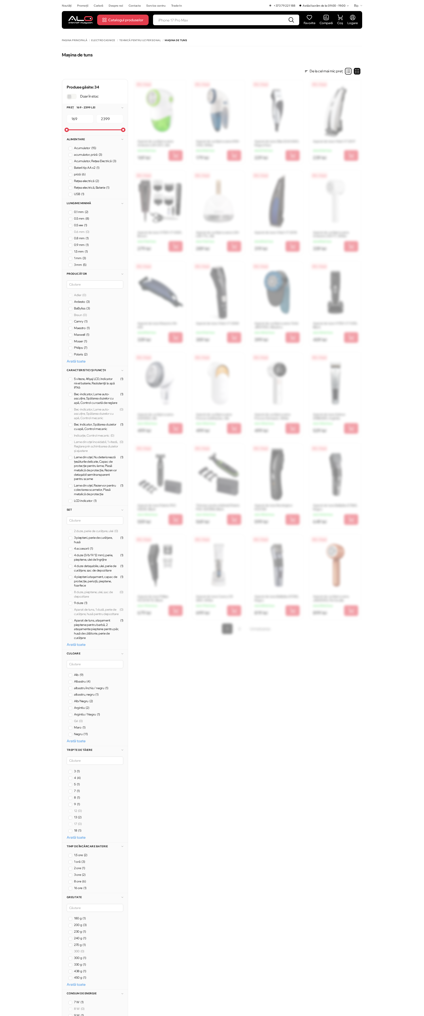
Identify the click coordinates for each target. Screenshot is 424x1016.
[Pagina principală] (80, 20)
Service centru (156, 5)
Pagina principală (74, 40)
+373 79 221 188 (284, 5)
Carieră (98, 5)
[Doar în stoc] (72, 96)
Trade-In (176, 5)
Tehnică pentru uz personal (140, 40)
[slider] (66, 130)
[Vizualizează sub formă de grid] (357, 71)
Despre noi (116, 5)
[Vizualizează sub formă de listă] (348, 71)
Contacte (135, 5)
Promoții (82, 5)
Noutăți (67, 5)
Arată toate (76, 361)
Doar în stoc (89, 96)
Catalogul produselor (125, 20)
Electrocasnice (103, 40)
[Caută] (291, 20)
